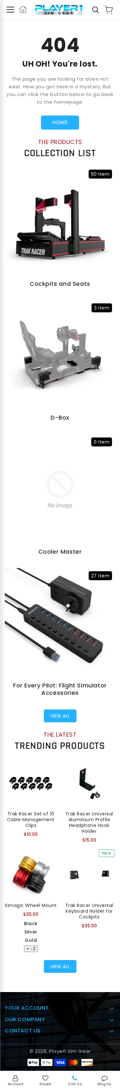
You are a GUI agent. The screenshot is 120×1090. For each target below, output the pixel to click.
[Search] (95, 9)
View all (60, 716)
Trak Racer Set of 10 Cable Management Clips (31, 819)
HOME (60, 122)
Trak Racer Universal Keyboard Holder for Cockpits (89, 911)
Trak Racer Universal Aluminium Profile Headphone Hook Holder (89, 822)
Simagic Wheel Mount (31, 905)
